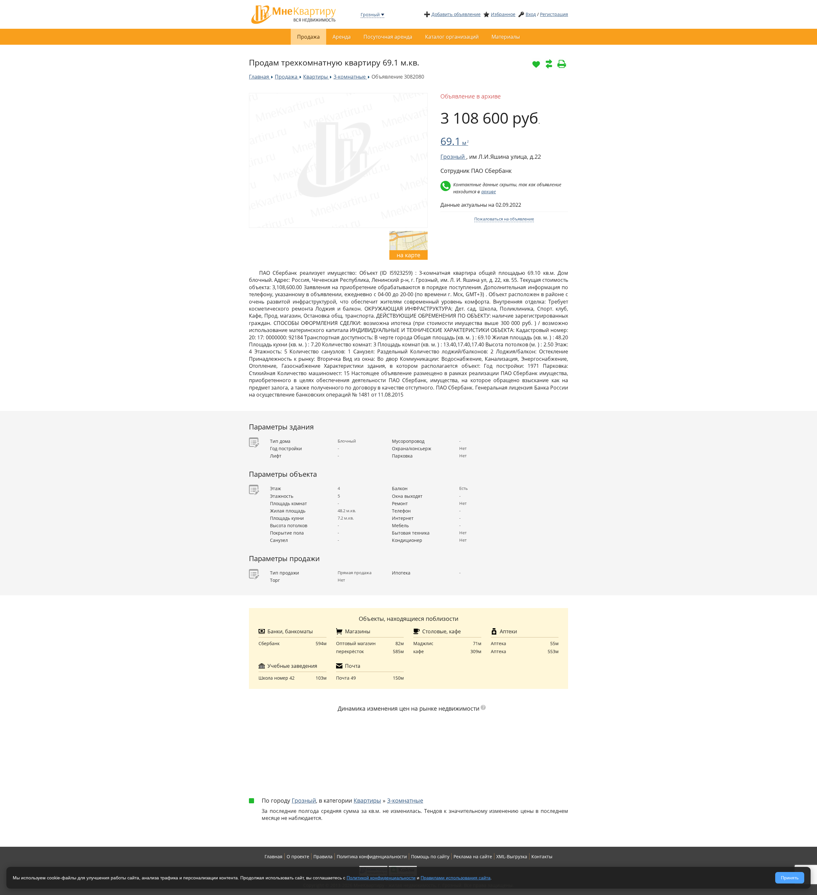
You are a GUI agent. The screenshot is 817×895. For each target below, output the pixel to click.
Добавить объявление (456, 14)
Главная (273, 856)
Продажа (308, 36)
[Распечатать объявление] (561, 64)
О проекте (298, 856)
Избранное (503, 14)
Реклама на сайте (472, 856)
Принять (789, 877)
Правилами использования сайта (456, 877)
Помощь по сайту (430, 856)
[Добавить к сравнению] (549, 64)
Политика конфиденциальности (372, 856)
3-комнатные (405, 800)
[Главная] (293, 14)
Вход (531, 14)
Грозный (370, 15)
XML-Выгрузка (511, 856)
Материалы (505, 36)
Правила (323, 856)
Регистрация (554, 14)
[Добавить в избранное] (536, 64)
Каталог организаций (452, 36)
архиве (488, 192)
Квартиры (367, 800)
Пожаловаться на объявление (504, 219)
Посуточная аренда (388, 36)
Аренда (342, 36)
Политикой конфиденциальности (381, 877)
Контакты (541, 856)
